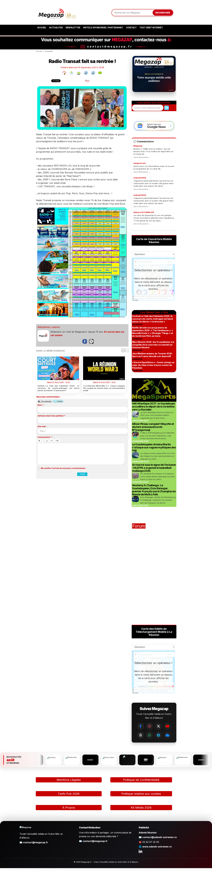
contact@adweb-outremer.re (159, 837)
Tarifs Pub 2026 (68, 793)
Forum (138, 526)
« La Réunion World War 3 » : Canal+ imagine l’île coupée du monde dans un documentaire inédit (104, 388)
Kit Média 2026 (141, 807)
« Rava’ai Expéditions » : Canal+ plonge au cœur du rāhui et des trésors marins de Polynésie (153, 365)
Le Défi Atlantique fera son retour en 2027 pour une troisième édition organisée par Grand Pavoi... (156, 415)
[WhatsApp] (149, 735)
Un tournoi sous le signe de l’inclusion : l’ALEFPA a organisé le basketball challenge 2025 (154, 467)
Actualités (56, 27)
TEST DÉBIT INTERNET (151, 27)
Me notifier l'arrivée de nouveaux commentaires (63, 468)
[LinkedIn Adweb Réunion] (140, 851)
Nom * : (40, 405)
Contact (131, 27)
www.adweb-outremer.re (157, 846)
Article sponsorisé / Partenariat (103, 27)
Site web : (41, 426)
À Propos (68, 807)
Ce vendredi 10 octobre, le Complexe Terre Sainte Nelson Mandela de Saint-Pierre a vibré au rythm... (157, 476)
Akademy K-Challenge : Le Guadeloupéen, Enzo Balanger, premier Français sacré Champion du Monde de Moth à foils (154, 490)
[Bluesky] (167, 735)
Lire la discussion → (141, 157)
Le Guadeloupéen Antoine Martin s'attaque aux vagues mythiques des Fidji (154, 447)
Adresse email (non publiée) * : (51, 416)
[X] (158, 726)
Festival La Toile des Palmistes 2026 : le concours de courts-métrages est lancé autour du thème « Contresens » (58, 388)
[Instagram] (149, 726)
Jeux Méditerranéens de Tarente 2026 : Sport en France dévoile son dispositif (152, 355)
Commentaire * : (44, 437)
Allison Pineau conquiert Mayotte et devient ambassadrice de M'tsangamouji (153, 426)
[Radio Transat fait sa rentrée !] (82, 87)
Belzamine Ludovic (48, 327)
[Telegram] (158, 735)
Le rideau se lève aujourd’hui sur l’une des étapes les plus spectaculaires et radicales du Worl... (157, 456)
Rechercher (162, 12)
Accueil (41, 27)
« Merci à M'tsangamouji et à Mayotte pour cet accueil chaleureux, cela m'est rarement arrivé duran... (157, 436)
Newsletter (73, 27)
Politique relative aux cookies (141, 793)
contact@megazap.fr (35, 842)
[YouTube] (167, 726)
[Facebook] (140, 726)
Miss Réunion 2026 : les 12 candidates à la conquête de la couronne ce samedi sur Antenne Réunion (153, 345)
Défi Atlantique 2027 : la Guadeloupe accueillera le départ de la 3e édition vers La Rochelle (153, 406)
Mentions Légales (69, 780)
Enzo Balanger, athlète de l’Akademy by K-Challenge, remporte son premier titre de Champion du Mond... (158, 500)
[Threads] (140, 735)
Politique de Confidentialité (141, 780)
